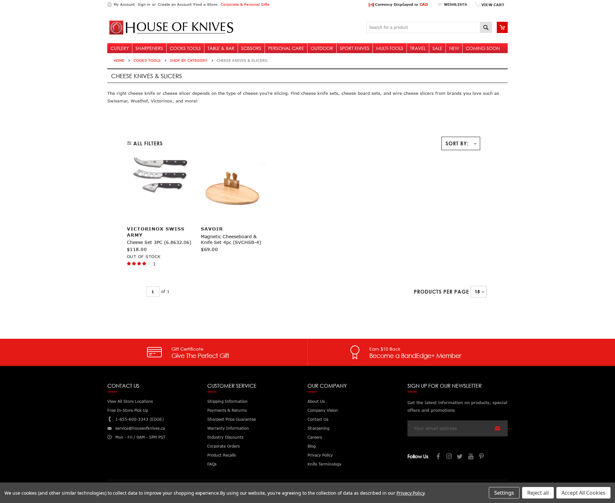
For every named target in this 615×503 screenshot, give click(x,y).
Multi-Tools (389, 48)
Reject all (538, 492)
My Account (124, 4)
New (454, 48)
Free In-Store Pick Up (127, 410)
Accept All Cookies (583, 492)
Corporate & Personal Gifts (245, 4)
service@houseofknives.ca (140, 428)
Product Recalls (221, 455)
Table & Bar (221, 48)
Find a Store (205, 4)
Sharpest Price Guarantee (231, 419)
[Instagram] (449, 457)
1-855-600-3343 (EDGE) (139, 419)
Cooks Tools (185, 48)
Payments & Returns (227, 410)
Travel (418, 48)
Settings (504, 492)
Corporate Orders (223, 446)
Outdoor (322, 48)
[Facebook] (438, 457)
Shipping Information (227, 401)
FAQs (212, 464)
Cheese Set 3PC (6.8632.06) (159, 242)
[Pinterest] (482, 457)
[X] (460, 457)
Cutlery (120, 48)
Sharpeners (149, 48)
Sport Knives (354, 48)
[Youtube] (471, 457)
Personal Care (286, 48)
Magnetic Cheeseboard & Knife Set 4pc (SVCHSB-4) (231, 239)
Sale (437, 48)
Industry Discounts (225, 437)
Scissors (251, 48)
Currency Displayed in (401, 4)
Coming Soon (483, 48)
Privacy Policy (410, 493)
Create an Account (175, 4)
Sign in (144, 4)
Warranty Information (228, 428)
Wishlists (455, 4)
